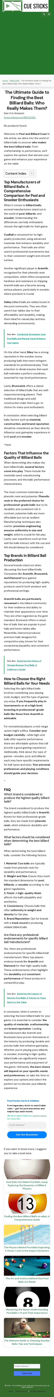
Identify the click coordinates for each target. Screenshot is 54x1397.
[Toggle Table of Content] (30, 173)
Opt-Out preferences (38, 1391)
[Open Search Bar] (44, 14)
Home (5, 80)
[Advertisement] (27, 47)
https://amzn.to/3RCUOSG (19, 117)
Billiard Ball (14, 80)
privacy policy (40, 1115)
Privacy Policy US (21, 1391)
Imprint (11, 1391)
